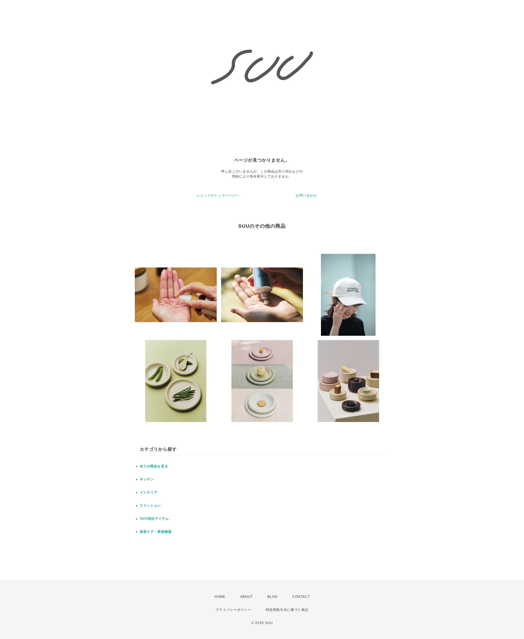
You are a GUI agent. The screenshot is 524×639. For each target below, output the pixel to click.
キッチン (147, 479)
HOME (220, 597)
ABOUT (246, 597)
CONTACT (301, 597)
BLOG (272, 597)
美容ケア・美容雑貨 (156, 532)
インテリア (148, 492)
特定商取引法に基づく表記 (287, 610)
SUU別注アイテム (154, 519)
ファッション (150, 505)
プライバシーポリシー (233, 610)
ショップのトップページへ (217, 195)
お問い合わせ (306, 195)
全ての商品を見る (154, 466)
